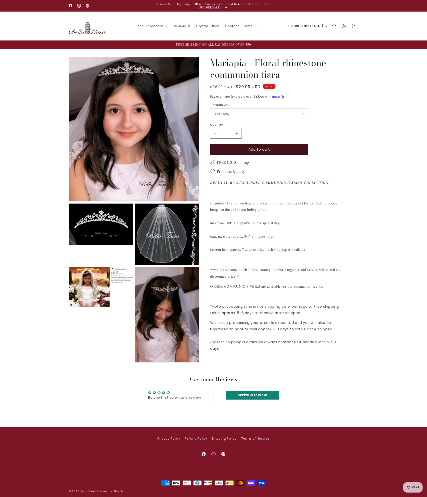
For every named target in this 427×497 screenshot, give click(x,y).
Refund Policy (196, 438)
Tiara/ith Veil (220, 105)
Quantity (216, 125)
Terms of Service (255, 438)
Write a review (252, 395)
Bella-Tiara (88, 491)
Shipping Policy (224, 438)
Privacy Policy (168, 438)
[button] (151, 26)
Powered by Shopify (110, 491)
